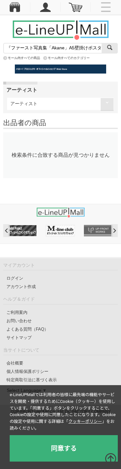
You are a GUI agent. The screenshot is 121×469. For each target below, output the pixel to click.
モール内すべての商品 (24, 58)
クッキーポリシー (85, 421)
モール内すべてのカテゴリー (69, 58)
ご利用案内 (16, 312)
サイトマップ (19, 337)
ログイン (14, 278)
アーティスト (23, 103)
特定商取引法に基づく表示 (31, 379)
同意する (64, 448)
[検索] (110, 48)
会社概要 (14, 363)
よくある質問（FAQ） (27, 329)
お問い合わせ (19, 320)
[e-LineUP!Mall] (60, 29)
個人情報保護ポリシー (27, 371)
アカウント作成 (21, 286)
